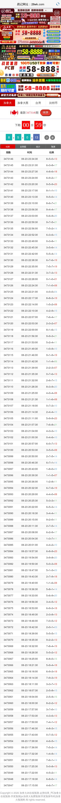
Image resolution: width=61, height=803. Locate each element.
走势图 (23, 146)
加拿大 (8, 103)
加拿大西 (22, 103)
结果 (8, 146)
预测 (53, 146)
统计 (38, 146)
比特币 (53, 103)
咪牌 (45, 112)
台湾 (38, 103)
